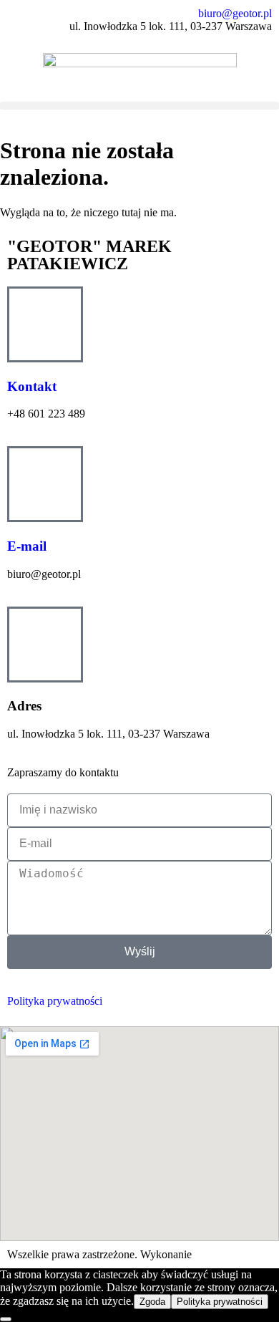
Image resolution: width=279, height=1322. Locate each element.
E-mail (26, 546)
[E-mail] (45, 484)
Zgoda (152, 1301)
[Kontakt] (45, 324)
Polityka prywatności (54, 1001)
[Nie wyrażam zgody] (5, 1319)
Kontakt (32, 386)
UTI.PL (212, 1254)
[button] (139, 106)
